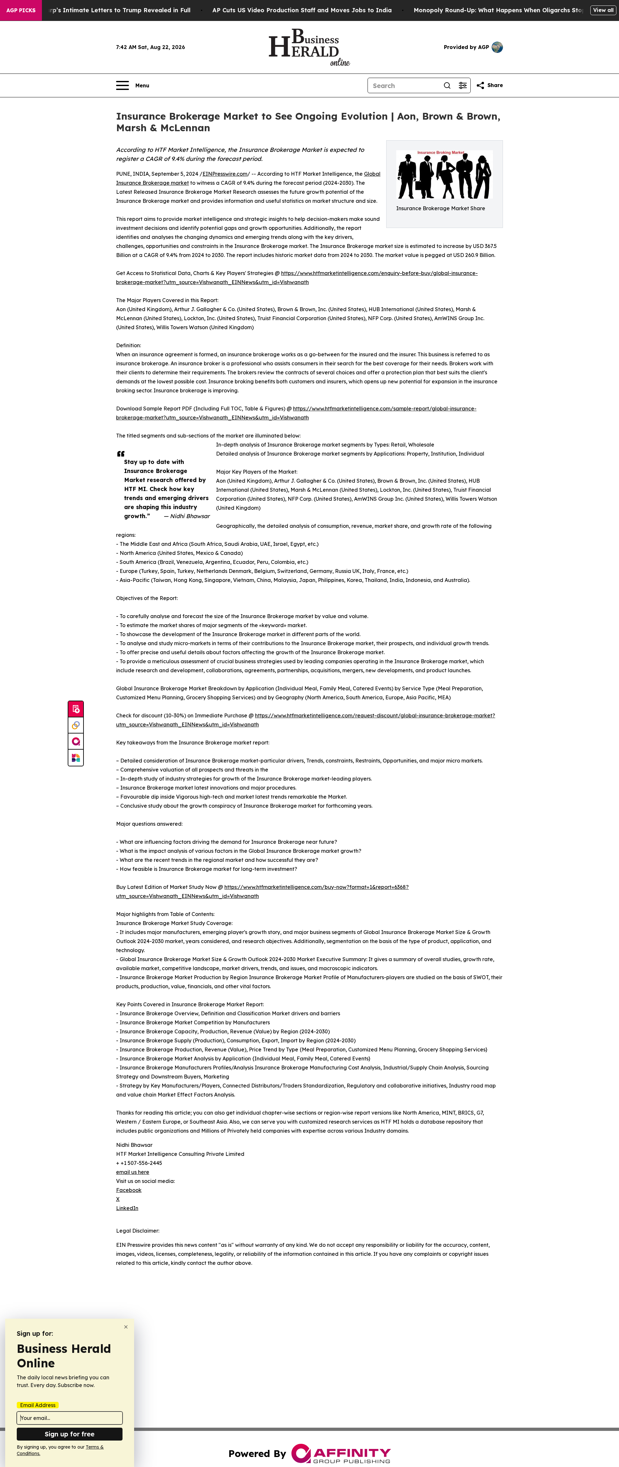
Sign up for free (69, 1434)
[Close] (126, 1327)
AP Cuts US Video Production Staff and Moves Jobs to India (302, 10)
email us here (132, 1172)
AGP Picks (20, 10)
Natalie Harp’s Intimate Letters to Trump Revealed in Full (104, 10)
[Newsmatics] (75, 758)
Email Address (37, 1405)
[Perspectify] (75, 725)
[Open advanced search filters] (462, 85)
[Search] (447, 85)
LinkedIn (127, 1208)
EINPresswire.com (224, 174)
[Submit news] (75, 709)
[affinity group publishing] (75, 742)
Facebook (129, 1190)
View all (603, 10)
